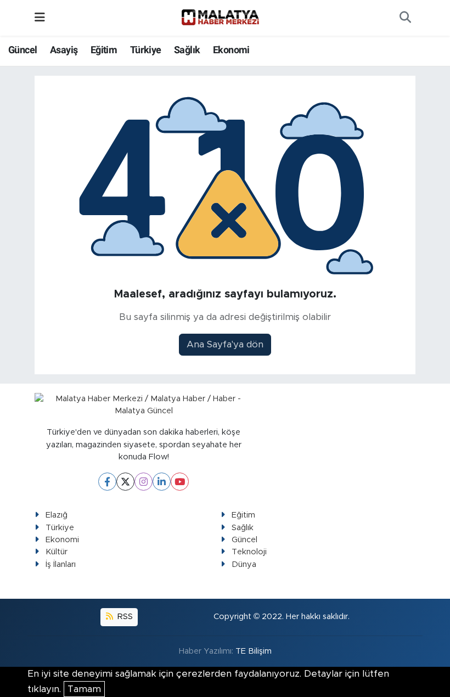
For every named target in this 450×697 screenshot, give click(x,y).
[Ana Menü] (40, 18)
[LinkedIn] (162, 482)
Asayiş (63, 49)
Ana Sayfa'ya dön (225, 344)
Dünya (244, 564)
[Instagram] (143, 482)
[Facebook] (107, 482)
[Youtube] (180, 482)
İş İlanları (61, 564)
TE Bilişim (253, 651)
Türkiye (145, 49)
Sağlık (187, 49)
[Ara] (405, 18)
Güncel (22, 49)
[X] (125, 482)
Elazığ (57, 515)
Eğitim (104, 49)
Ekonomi (231, 49)
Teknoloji (249, 552)
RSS (124, 616)
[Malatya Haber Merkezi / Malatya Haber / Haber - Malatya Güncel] (220, 17)
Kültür (57, 552)
